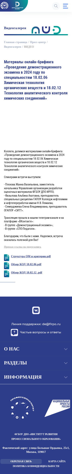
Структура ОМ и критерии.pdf (31, 256)
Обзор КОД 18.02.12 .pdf (26, 272)
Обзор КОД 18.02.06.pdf (26, 264)
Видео (29, 46)
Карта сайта (57, 461)
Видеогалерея (12, 46)
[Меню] (65, 6)
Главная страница (15, 42)
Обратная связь (21, 461)
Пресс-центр (38, 42)
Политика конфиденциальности (36, 466)
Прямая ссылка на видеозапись (22, 246)
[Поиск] (56, 6)
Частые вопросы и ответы (40, 332)
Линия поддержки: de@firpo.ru (36, 324)
